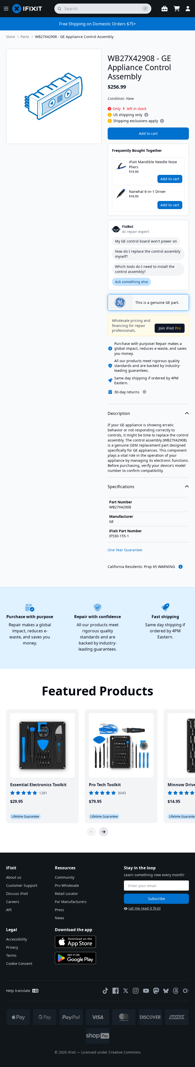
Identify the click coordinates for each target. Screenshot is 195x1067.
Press (59, 909)
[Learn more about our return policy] (144, 392)
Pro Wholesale (67, 885)
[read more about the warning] (180, 567)
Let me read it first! (144, 908)
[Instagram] (136, 991)
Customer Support (21, 885)
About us (13, 877)
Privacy (12, 947)
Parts (25, 36)
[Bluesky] (166, 991)
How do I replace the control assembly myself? (147, 254)
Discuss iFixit (17, 893)
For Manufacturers (71, 901)
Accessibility (16, 939)
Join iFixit (170, 328)
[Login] (188, 9)
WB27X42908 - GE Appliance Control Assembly (74, 36)
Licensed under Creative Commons (111, 1052)
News (59, 917)
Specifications (121, 486)
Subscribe (156, 898)
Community (64, 877)
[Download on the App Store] (75, 942)
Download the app (73, 929)
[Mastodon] (156, 991)
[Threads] (176, 991)
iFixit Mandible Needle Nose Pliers (153, 164)
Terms (11, 955)
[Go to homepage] (29, 8)
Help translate (18, 990)
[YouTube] (146, 991)
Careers (12, 901)
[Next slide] (103, 831)
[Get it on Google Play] (75, 958)
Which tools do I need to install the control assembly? (144, 269)
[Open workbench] (164, 9)
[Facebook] (115, 991)
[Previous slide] (91, 831)
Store (10, 36)
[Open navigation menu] (6, 9)
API (9, 909)
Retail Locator (66, 893)
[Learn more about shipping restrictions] (146, 115)
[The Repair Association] (186, 991)
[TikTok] (105, 991)
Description (119, 413)
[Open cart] (177, 9)
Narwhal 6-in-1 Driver (147, 191)
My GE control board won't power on (146, 241)
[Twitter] (126, 991)
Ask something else (131, 281)
